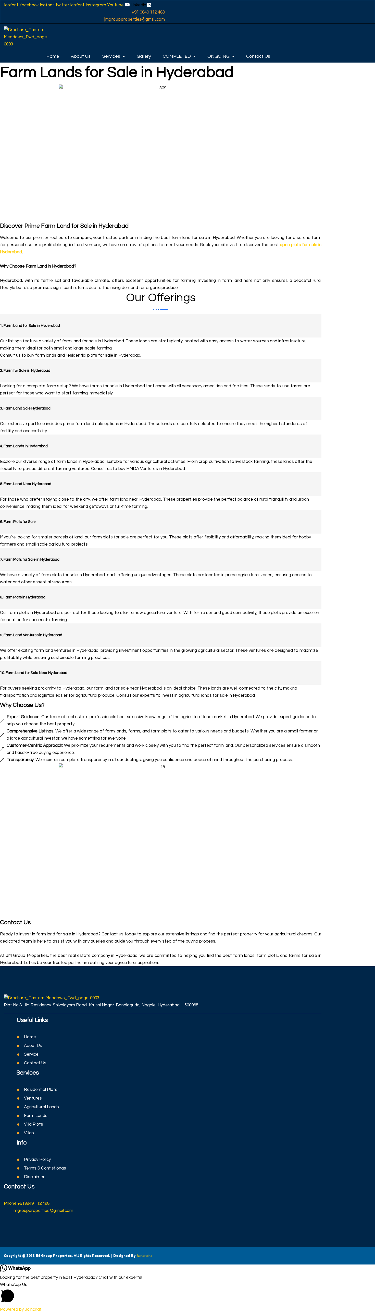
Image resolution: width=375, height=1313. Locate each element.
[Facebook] (5, 1224)
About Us (81, 56)
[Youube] (18, 1224)
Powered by (21, 1309)
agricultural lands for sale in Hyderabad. (217, 695)
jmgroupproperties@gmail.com (43, 1210)
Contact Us (258, 56)
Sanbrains (144, 1256)
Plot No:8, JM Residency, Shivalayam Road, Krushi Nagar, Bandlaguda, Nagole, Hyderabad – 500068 (101, 1005)
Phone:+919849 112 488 (26, 1203)
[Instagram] (13, 1224)
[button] (114, 56)
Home (52, 56)
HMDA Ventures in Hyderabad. (156, 468)
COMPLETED (177, 56)
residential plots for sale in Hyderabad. (103, 355)
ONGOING (218, 56)
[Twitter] (9, 1224)
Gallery (144, 56)
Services (111, 56)
